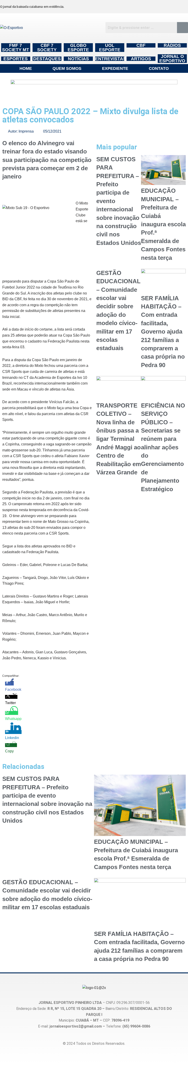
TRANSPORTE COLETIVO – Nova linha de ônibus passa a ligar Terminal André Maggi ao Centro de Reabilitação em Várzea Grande (118, 439)
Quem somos (67, 68)
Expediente (115, 68)
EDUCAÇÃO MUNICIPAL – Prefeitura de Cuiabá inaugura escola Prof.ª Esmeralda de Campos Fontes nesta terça (163, 224)
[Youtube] (158, 5)
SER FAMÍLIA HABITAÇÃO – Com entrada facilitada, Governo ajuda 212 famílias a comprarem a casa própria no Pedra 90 (163, 331)
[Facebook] (134, 5)
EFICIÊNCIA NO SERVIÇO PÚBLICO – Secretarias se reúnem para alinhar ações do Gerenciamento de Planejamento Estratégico (163, 447)
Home (25, 68)
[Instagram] (110, 5)
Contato (159, 68)
